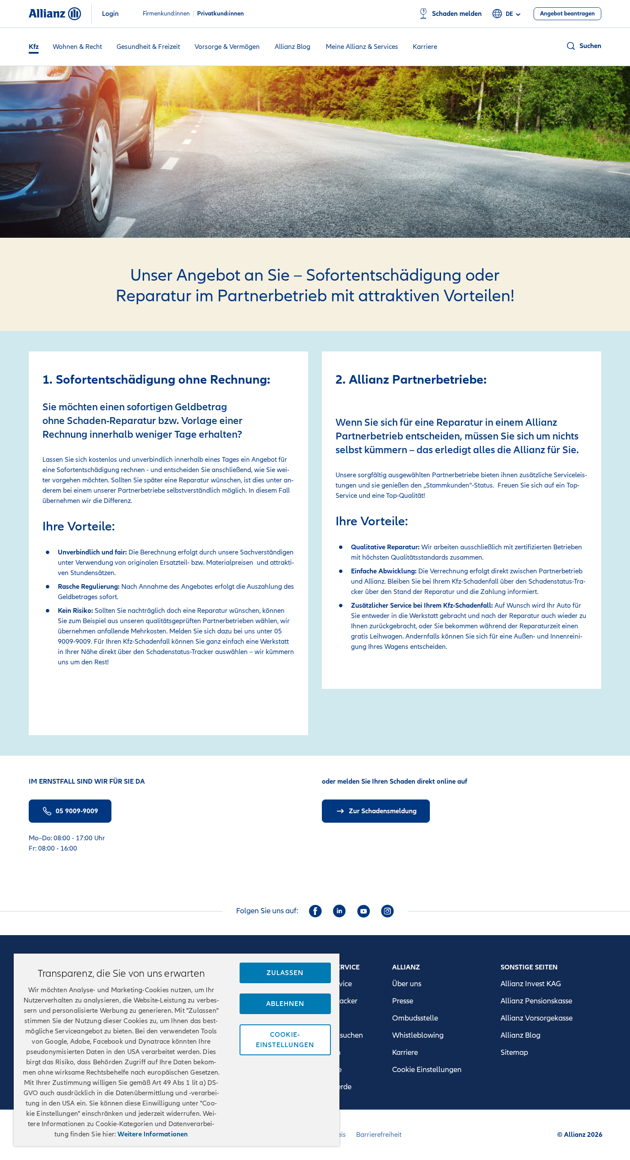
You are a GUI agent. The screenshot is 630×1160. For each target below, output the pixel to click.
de (509, 14)
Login (110, 13)
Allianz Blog (292, 46)
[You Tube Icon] (363, 911)
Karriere (425, 46)
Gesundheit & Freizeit (148, 46)
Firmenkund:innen (166, 13)
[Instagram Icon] (387, 911)
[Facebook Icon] (315, 911)
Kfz (34, 46)
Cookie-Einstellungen (285, 1039)
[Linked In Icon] (339, 911)
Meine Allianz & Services (362, 46)
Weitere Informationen (152, 1134)
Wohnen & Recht (77, 46)
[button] (583, 46)
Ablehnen (285, 1003)
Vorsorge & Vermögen (227, 46)
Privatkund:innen (220, 13)
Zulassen (285, 973)
